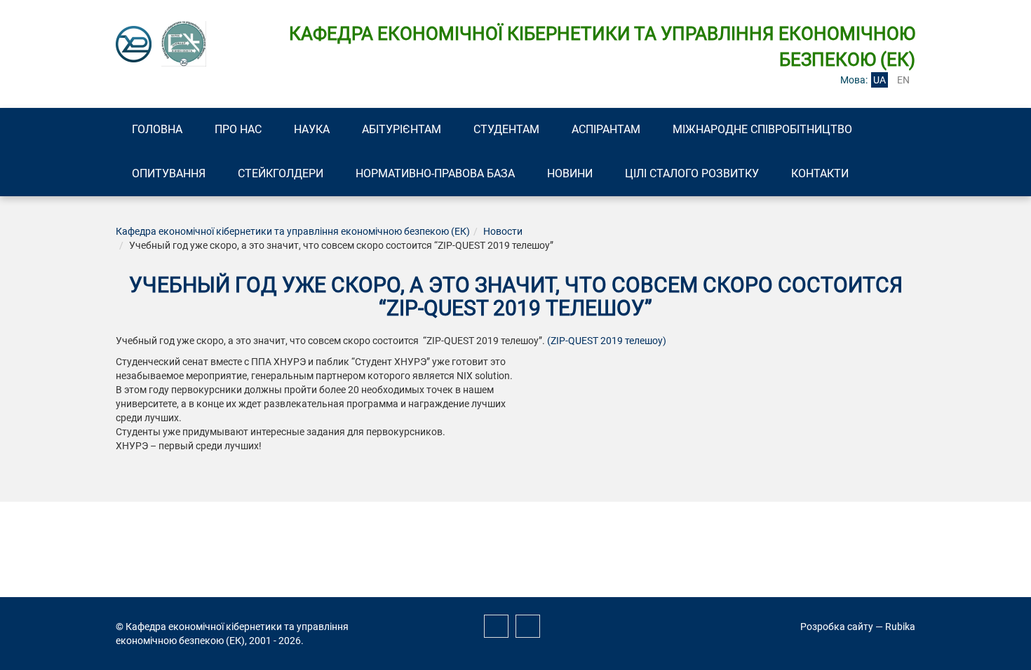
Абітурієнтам (401, 129)
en (903, 80)
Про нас (238, 129)
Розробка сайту (836, 626)
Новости (503, 231)
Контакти (820, 173)
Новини (570, 173)
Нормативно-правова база (435, 173)
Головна (157, 129)
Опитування (168, 173)
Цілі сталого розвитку (692, 173)
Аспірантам (606, 129)
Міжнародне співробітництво (762, 129)
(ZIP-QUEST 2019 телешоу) (606, 340)
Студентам (506, 129)
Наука (312, 129)
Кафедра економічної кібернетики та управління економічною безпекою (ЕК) (293, 231)
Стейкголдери (280, 173)
